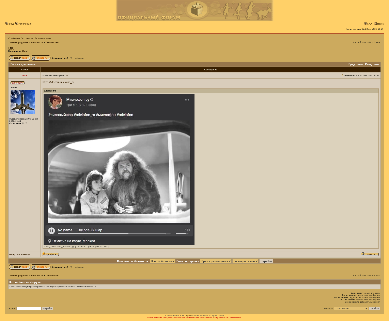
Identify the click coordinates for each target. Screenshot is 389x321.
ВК (11, 48)
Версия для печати (23, 64)
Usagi (25, 51)
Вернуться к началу (19, 254)
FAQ (369, 24)
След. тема (372, 64)
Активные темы (43, 38)
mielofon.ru (37, 42)
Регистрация (24, 24)
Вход (11, 24)
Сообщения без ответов (20, 38)
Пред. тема (355, 64)
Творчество (52, 42)
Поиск (380, 24)
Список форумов (18, 42)
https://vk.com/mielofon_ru (58, 82)
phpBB (188, 315)
